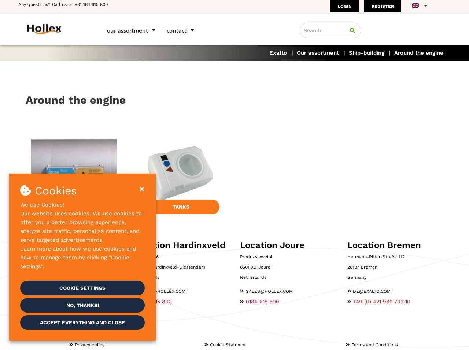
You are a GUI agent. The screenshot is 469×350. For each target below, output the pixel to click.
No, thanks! (82, 305)
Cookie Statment (228, 344)
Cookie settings (82, 288)
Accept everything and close (82, 322)
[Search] (352, 30)
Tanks (181, 207)
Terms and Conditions (375, 344)
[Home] (56, 29)
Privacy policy (89, 344)
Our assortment (127, 30)
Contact (177, 30)
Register (383, 6)
